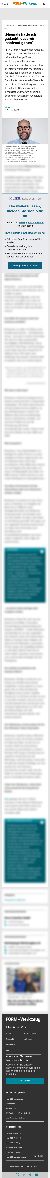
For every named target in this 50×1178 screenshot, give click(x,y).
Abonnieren (25, 1081)
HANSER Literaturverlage (16, 1157)
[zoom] (44, 147)
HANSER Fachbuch (13, 1138)
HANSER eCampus (13, 1152)
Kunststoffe (10, 1104)
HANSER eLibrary (13, 1143)
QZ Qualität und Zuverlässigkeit (18, 1113)
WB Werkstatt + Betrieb (15, 1118)
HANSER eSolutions (14, 1147)
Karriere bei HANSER (14, 1133)
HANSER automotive (14, 1099)
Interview (8, 107)
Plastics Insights (12, 1108)
